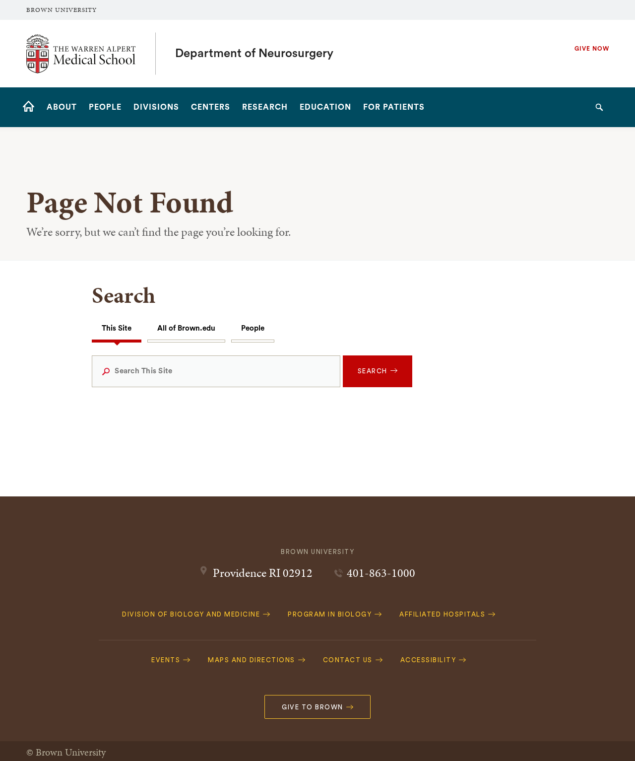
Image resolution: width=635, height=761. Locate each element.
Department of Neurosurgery (254, 54)
